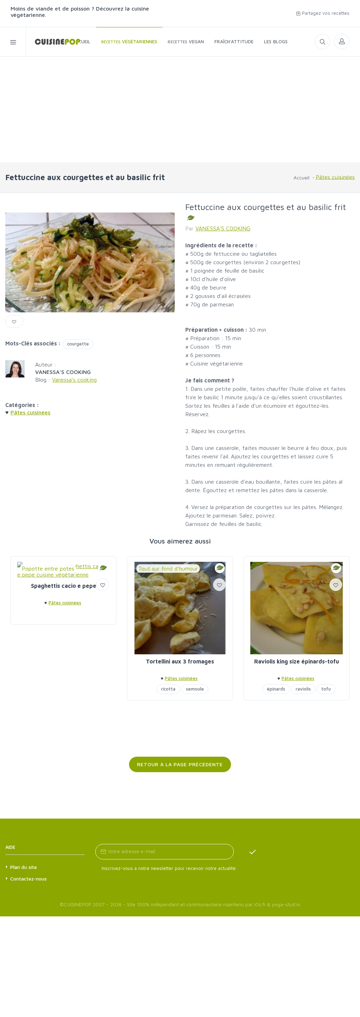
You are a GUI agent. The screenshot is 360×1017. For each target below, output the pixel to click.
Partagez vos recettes (325, 13)
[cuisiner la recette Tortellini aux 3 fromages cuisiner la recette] (180, 608)
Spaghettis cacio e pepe (63, 586)
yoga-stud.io (286, 904)
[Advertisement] (180, 109)
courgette (78, 344)
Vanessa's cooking (74, 379)
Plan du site (23, 867)
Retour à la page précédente (180, 764)
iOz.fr (260, 904)
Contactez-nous (28, 879)
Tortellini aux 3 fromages (180, 661)
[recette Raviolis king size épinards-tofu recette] (296, 608)
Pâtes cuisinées (335, 176)
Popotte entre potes (48, 568)
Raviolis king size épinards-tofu (296, 661)
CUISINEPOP (77, 904)
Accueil (301, 177)
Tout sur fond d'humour (168, 568)
